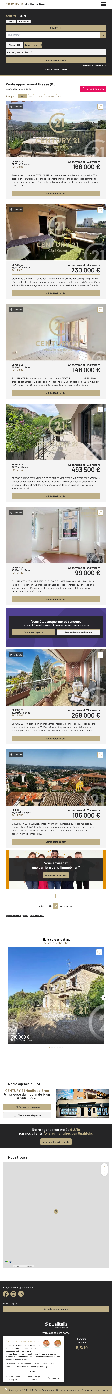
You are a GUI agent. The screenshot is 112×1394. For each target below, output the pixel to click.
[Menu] (103, 4)
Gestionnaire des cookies (95, 1390)
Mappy (29, 1266)
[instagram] (13, 1294)
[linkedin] (21, 1294)
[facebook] (6, 1294)
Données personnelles (67, 1390)
